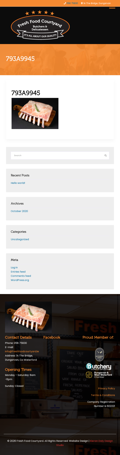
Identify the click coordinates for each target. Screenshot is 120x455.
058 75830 (72, 3)
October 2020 (19, 211)
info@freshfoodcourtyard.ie (22, 351)
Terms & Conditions (103, 395)
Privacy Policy (106, 388)
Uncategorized (20, 239)
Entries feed (18, 271)
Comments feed (21, 276)
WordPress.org (20, 280)
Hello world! (18, 183)
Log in (14, 267)
